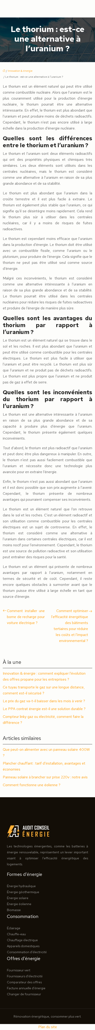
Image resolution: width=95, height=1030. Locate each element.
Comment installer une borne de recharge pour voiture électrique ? (26, 616)
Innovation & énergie (20, 70)
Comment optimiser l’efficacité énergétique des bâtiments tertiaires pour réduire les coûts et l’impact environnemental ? (69, 625)
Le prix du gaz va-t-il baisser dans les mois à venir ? (44, 701)
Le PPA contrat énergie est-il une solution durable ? (44, 708)
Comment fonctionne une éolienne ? (31, 785)
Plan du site (47, 1026)
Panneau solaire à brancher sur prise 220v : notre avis (45, 777)
